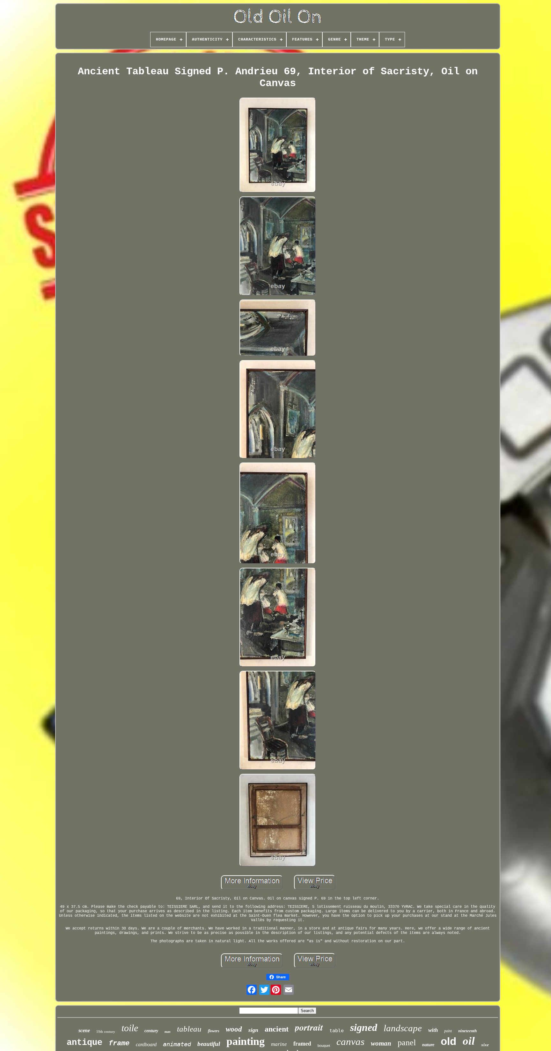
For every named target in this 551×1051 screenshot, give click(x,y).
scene (84, 1030)
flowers (213, 1031)
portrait (309, 1027)
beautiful (208, 1043)
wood (234, 1029)
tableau (189, 1029)
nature (428, 1044)
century (151, 1030)
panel (407, 1042)
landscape (403, 1028)
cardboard (146, 1044)
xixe (485, 1044)
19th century (105, 1031)
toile (129, 1028)
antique (84, 1042)
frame (119, 1043)
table (336, 1030)
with (433, 1030)
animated (177, 1043)
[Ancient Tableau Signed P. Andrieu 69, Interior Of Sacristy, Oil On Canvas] (278, 145)
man (168, 1031)
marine (279, 1044)
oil (469, 1041)
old (448, 1041)
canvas (350, 1041)
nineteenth (467, 1030)
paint (448, 1031)
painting (245, 1041)
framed (302, 1043)
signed (363, 1027)
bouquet (324, 1045)
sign (253, 1030)
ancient (277, 1029)
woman (381, 1043)
